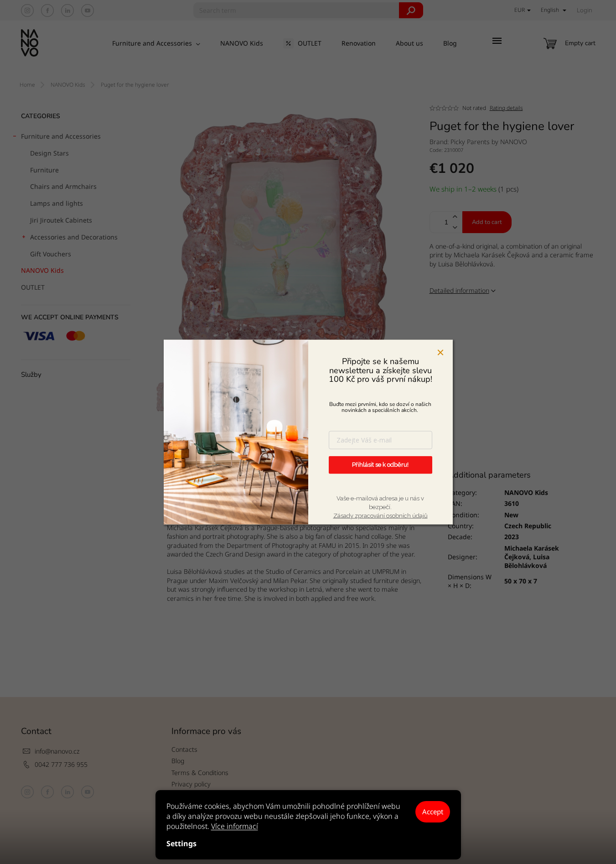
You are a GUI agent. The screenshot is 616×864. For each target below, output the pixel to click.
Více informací (234, 826)
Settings (181, 843)
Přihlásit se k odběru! (380, 464)
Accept (432, 811)
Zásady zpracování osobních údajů (380, 515)
